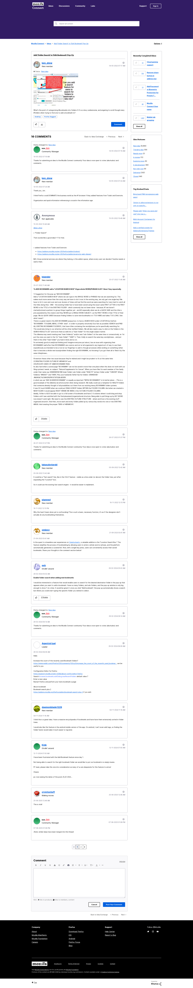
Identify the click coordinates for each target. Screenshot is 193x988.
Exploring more (138, 161)
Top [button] (35, 982)
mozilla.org (57, 964)
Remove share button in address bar (152, 76)
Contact (112, 964)
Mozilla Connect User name (152, 106)
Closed (135, 176)
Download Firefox (76, 931)
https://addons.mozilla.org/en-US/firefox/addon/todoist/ (58, 251)
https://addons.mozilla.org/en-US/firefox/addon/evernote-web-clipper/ (64, 254)
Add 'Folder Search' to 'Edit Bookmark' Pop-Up (54, 55)
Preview (122, 861)
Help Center (110, 931)
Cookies (100, 964)
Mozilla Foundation (39, 938)
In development (139, 165)
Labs (93, 6)
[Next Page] (85, 847)
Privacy (88, 964)
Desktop (38, 117)
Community (80, 6)
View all (139, 126)
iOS (70, 935)
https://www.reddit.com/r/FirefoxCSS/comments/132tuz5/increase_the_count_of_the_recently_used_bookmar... (75, 663)
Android (72, 938)
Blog (70, 946)
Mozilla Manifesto (39, 935)
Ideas (50, 6)
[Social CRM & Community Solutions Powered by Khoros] (156, 983)
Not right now (138, 169)
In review (136, 157)
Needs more (137, 153)
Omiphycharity (74, 542)
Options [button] (157, 43)
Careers (35, 942)
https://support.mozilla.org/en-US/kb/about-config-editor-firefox (58, 674)
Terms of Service (73, 964)
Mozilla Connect (38, 6)
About (34, 931)
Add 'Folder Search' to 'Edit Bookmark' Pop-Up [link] (71, 43)
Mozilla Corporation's (42, 970)
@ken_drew (38, 228)
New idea (44, 71)
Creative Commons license (110, 972)
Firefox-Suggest (50, 117)
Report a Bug (110, 935)
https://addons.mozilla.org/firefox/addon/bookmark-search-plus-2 (58, 692)
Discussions (64, 6)
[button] (36, 124)
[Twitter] (148, 932)
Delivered (137, 172)
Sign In (155, 6)
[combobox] (96, 23)
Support (143, 6)
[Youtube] (158, 932)
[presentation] (36, 865)
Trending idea (138, 150)
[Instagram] (153, 932)
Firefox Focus (74, 942)
